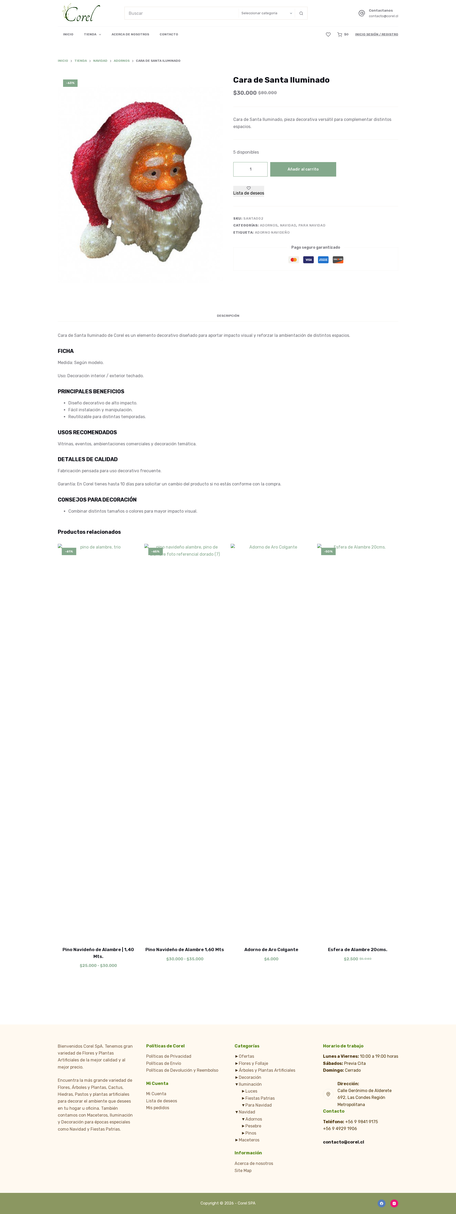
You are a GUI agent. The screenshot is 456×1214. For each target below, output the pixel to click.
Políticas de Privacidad (168, 1056)
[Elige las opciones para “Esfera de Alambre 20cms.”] (333, 933)
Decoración (250, 1077)
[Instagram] (394, 1203)
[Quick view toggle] (123, 933)
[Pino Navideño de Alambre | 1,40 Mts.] (98, 742)
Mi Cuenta (156, 1093)
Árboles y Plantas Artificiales (267, 1070)
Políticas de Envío (163, 1063)
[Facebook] (382, 1203)
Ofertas (246, 1056)
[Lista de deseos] (328, 34)
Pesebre (253, 1125)
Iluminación (250, 1084)
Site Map (243, 1170)
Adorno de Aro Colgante (271, 949)
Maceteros (249, 1139)
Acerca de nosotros (254, 1163)
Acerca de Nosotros (130, 34)
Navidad (288, 225)
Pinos (250, 1133)
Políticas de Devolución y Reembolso (182, 1070)
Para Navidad (312, 225)
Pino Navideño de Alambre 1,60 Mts (184, 949)
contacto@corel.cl (383, 16)
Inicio (68, 34)
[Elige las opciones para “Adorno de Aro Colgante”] (247, 933)
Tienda (90, 34)
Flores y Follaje (253, 1063)
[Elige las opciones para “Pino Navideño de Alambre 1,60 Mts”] (160, 933)
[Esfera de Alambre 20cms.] (357, 742)
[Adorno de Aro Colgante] (271, 742)
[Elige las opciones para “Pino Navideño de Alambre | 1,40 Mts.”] (74, 933)
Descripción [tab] (228, 316)
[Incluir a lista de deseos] (98, 933)
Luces (251, 1091)
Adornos (269, 225)
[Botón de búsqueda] (301, 13)
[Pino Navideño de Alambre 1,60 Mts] (185, 742)
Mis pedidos (157, 1107)
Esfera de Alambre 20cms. (357, 949)
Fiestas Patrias (260, 1098)
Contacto (169, 34)
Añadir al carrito (303, 169)
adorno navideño (272, 232)
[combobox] (182, 13)
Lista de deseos (161, 1100)
